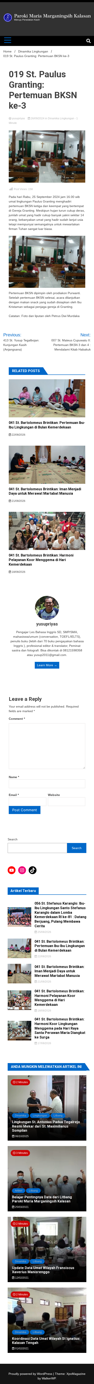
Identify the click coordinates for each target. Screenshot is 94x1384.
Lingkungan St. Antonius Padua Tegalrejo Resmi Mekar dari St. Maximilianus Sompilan (46, 1126)
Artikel (18, 1190)
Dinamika (20, 1115)
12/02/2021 (21, 1277)
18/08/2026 (18, 571)
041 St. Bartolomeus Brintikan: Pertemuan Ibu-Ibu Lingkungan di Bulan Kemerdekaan (47, 425)
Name (14, 777)
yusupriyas (18, 118)
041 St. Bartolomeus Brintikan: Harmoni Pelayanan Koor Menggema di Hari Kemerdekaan (41, 559)
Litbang (58, 1115)
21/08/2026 (18, 500)
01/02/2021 (21, 1348)
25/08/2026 (44, 932)
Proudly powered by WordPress (31, 1374)
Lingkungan (40, 1115)
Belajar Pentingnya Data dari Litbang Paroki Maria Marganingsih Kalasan (42, 1199)
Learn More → (47, 665)
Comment (17, 718)
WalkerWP (49, 1378)
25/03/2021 (21, 1207)
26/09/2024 (37, 118)
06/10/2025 (21, 1136)
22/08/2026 (18, 434)
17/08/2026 (44, 1043)
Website (54, 795)
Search (12, 839)
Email (14, 795)
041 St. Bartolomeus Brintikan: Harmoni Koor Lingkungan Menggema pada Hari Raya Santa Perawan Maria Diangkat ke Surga (60, 1028)
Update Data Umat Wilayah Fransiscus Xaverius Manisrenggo (43, 1270)
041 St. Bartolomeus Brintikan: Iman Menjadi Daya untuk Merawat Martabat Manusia (45, 491)
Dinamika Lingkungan (61, 118)
